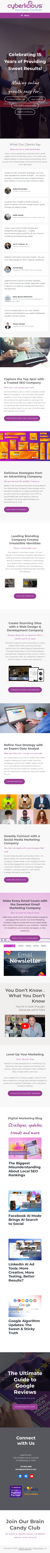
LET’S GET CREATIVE (25, 596)
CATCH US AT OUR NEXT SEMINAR (25, 1093)
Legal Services (37, 99)
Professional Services (16, 99)
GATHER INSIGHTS (14, 781)
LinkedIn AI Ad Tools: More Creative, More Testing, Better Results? (21, 1272)
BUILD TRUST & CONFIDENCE (25, 938)
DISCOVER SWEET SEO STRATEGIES (22, 418)
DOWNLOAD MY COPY (25, 1407)
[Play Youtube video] (25, 1026)
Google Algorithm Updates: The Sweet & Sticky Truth (24, 1327)
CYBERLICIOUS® (25, 1548)
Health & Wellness (25, 112)
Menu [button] (26, 15)
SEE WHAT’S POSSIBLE (16, 509)
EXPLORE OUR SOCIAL (16, 880)
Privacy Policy (38, 1548)
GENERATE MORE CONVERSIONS (25, 690)
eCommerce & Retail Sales (25, 106)
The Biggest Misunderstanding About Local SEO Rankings (24, 1169)
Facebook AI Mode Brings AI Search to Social (24, 1220)
